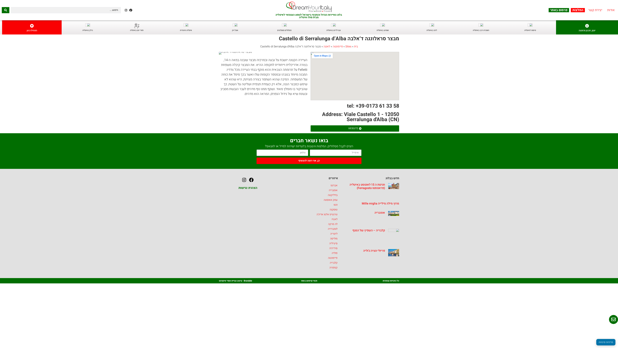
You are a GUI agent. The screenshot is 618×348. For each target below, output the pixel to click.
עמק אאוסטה (330, 200)
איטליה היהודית (186, 30)
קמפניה (333, 268)
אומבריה (380, 213)
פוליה (334, 253)
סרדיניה (333, 248)
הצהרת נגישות (248, 188)
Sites (348, 46)
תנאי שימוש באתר (309, 280)
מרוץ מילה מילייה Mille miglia (380, 203)
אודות (611, 10)
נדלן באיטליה (87, 30)
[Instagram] (126, 10)
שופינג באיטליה (383, 30)
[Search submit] (5, 10)
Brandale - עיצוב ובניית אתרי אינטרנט (235, 280)
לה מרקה (332, 224)
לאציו (334, 219)
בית (356, 46)
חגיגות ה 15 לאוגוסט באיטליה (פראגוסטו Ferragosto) (367, 186)
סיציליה (333, 243)
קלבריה (333, 263)
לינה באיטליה (431, 30)
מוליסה (333, 239)
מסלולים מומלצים (284, 30)
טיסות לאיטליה (530, 30)
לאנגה (326, 46)
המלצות (577, 10)
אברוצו (334, 185)
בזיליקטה (332, 195)
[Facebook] (131, 10)
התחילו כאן (32, 30)
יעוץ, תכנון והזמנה (587, 30)
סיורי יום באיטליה (137, 30)
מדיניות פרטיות (606, 342)
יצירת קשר (595, 10)
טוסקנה (333, 210)
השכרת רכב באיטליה (481, 30)
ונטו (335, 205)
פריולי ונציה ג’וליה (374, 251)
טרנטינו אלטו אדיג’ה (327, 214)
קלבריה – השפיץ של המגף (368, 230)
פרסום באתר (558, 10)
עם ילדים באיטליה (333, 30)
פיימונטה (338, 46)
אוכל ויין (235, 30)
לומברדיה (332, 229)
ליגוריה (333, 234)
